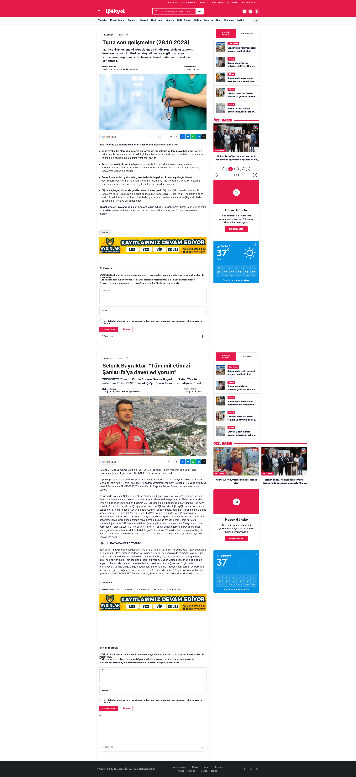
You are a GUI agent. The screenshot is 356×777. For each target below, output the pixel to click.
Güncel (231, 74)
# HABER (128, 590)
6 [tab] (236, 181)
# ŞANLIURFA (159, 590)
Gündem (132, 20)
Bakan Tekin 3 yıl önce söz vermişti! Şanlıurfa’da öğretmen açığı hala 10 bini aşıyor (284, 483)
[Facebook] (244, 769)
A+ (171, 137)
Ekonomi (229, 20)
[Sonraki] (255, 180)
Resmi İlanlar (117, 20)
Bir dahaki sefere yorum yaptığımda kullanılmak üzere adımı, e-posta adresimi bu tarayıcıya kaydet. (153, 322)
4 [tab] (242, 175)
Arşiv (207, 767)
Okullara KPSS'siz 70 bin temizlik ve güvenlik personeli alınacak (242, 96)
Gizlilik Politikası (186, 771)
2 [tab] (230, 175)
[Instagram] (257, 769)
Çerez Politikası (209, 771)
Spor (219, 20)
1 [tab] (224, 175)
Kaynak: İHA (107, 583)
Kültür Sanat (183, 20)
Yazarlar (102, 20)
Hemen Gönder (236, 235)
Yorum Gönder (108, 330)
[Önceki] (218, 180)
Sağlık (240, 20)
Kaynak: (105, 233)
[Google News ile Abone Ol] (109, 136)
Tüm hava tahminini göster (236, 286)
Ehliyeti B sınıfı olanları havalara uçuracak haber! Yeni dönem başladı (241, 112)
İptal (116, 648)
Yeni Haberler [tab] (246, 34)
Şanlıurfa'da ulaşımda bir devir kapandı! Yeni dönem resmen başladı (241, 81)
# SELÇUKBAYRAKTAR (111, 590)
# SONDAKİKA (143, 590)
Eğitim (197, 20)
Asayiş (170, 20)
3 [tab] (236, 175)
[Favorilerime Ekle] (158, 136)
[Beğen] (150, 136)
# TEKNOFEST (175, 590)
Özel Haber (157, 20)
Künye (194, 767)
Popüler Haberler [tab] (226, 33)
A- (177, 137)
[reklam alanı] (153, 245)
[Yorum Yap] (164, 136)
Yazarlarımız (179, 767)
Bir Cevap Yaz (106, 268)
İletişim (219, 767)
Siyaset (144, 20)
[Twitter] (251, 769)
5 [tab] (248, 175)
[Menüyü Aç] (99, 11)
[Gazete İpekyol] (115, 11)
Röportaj (208, 20)
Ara (200, 11)
